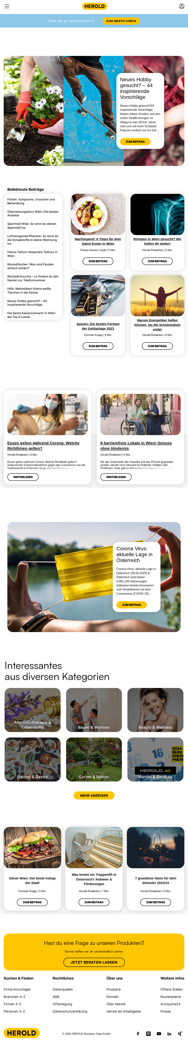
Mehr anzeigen (94, 795)
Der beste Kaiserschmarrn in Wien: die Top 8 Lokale (31, 315)
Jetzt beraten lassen (94, 962)
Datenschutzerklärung (70, 1011)
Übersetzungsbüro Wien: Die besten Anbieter (33, 213)
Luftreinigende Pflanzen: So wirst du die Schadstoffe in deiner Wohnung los (32, 240)
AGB (56, 997)
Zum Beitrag (135, 141)
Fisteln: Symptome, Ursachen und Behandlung (31, 201)
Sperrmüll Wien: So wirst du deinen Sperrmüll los (31, 225)
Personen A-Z (14, 1011)
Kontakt (112, 997)
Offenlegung (62, 1004)
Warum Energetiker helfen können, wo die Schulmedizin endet (157, 325)
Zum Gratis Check (121, 21)
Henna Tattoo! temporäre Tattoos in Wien (32, 254)
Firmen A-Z (12, 1004)
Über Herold (115, 1004)
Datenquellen (63, 989)
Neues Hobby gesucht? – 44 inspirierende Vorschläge (27, 303)
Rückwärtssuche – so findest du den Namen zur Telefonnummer (33, 278)
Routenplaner (170, 997)
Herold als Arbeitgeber (123, 1011)
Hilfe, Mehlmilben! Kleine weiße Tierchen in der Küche (29, 290)
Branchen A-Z (14, 997)
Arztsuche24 (170, 1004)
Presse (165, 1011)
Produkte (113, 989)
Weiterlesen (23, 477)
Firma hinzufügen (17, 989)
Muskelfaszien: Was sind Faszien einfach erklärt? (30, 266)
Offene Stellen (171, 989)
